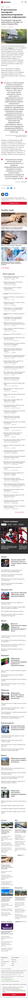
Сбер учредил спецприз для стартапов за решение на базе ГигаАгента (7, 949)
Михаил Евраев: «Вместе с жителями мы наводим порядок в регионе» (13, 361)
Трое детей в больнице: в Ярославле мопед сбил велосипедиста (14, 338)
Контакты (3, 963)
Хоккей (13, 279)
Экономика (14, 369)
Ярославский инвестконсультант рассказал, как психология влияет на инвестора (13, 645)
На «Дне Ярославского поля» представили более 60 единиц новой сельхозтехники (14, 367)
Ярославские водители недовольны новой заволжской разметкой (14, 495)
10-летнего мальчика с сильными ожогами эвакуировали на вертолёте (14, 501)
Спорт (12, 299)
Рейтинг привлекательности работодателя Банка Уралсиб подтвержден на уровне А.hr (14, 484)
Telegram (14, 959)
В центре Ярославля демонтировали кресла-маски (15, 395)
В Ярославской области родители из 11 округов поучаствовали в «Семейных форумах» (13, 350)
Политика (3, 820)
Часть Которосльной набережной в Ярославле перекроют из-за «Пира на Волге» (12, 777)
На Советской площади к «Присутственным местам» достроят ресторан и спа (14, 440)
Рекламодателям (5, 961)
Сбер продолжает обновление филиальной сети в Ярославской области (14, 451)
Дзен (13, 963)
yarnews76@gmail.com (8, 979)
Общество (14, 284)
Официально (14, 385)
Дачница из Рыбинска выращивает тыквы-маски (14, 445)
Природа (13, 475)
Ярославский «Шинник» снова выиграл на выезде (14, 297)
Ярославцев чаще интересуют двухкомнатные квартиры (7, 905)
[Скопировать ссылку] (14, 188)
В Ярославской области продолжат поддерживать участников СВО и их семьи (7, 844)
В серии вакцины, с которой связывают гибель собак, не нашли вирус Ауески (13, 308)
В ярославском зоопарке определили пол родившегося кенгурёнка (14, 473)
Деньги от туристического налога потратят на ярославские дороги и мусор (19, 627)
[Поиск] (22, 2)
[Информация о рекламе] (24, 294)
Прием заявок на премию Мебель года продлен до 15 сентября (13, 400)
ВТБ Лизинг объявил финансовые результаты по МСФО (15, 428)
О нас (2, 959)
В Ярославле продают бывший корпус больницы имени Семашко (6, 914)
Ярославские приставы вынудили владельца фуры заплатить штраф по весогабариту (14, 462)
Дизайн (13, 402)
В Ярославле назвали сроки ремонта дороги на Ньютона (18, 760)
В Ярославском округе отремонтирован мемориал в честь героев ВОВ (6, 831)
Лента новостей (9, 274)
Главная (2, 6)
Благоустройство (7, 723)
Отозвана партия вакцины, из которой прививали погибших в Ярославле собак (7, 883)
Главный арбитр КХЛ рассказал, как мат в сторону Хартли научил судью (14, 277)
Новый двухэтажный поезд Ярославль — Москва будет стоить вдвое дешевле (13, 318)
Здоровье (8, 6)
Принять (14, 994)
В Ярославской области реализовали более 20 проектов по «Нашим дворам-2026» (12, 749)
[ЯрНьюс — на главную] (6, 2)
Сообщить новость (14, 203)
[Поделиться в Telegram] (8, 188)
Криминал (13, 325)
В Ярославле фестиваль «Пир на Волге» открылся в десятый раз (13, 282)
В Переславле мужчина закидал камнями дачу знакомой (14, 490)
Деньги (3, 621)
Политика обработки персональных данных (10, 981)
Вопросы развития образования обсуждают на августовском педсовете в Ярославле (14, 356)
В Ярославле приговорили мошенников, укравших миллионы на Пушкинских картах (14, 323)
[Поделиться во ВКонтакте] (11, 188)
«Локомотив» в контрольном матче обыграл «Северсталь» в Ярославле (14, 411)
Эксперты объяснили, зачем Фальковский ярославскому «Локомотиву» (9, 547)
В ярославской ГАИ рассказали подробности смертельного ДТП (12, 378)
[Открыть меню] (25, 2)
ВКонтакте (14, 961)
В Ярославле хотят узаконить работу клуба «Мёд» (14, 383)
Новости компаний (16, 408)
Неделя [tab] (9, 524)
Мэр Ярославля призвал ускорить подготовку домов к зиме (21, 849)
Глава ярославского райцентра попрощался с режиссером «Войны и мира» (14, 457)
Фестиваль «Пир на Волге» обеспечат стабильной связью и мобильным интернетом (13, 434)
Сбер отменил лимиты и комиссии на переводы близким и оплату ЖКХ (21, 831)
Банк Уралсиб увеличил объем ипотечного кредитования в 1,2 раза (14, 406)
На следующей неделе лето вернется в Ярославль (13, 808)
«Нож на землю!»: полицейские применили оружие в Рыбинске (14, 329)
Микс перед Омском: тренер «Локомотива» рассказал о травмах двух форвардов (14, 372)
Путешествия (18, 887)
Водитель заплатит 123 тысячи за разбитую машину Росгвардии (14, 506)
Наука (13, 358)
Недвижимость (14, 442)
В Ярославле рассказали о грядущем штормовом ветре (13, 288)
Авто (12, 497)
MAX (13, 965)
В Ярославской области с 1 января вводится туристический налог (21, 898)
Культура (13, 459)
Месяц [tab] (3, 524)
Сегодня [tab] (21, 524)
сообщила (11, 48)
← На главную (5, 268)
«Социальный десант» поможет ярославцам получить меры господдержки (14, 344)
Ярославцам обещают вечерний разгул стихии (12, 805)
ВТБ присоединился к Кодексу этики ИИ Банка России (13, 389)
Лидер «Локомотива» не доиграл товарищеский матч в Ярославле (12, 417)
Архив (2, 965)
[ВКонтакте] (6, 194)
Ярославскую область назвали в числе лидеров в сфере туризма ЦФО (20, 910)
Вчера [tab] (15, 524)
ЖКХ (16, 820)
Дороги (4, 755)
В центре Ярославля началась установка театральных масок (18, 727)
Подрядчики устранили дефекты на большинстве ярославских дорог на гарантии (13, 782)
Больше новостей (19, 512)
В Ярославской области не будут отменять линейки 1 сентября (14, 303)
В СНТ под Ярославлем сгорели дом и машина (13, 468)
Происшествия (15, 340)
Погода (13, 290)
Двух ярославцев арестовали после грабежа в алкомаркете (14, 422)
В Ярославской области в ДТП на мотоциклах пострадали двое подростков (14, 479)
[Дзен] (2, 194)
